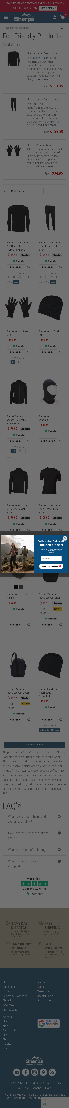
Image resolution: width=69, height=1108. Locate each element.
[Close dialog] (65, 538)
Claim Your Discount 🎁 (51, 566)
